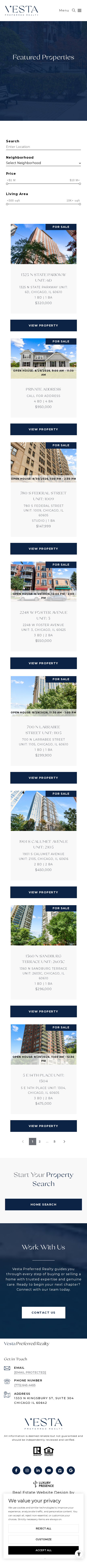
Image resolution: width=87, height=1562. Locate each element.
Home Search (44, 1204)
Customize (44, 1539)
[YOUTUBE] (49, 1470)
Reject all (43, 1528)
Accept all (44, 1550)
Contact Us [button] (44, 1312)
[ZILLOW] (60, 1470)
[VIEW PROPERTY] (43, 322)
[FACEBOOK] (16, 1470)
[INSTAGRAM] (27, 1470)
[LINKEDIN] (38, 1470)
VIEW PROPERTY (43, 325)
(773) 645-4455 (25, 1385)
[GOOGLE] (71, 1470)
